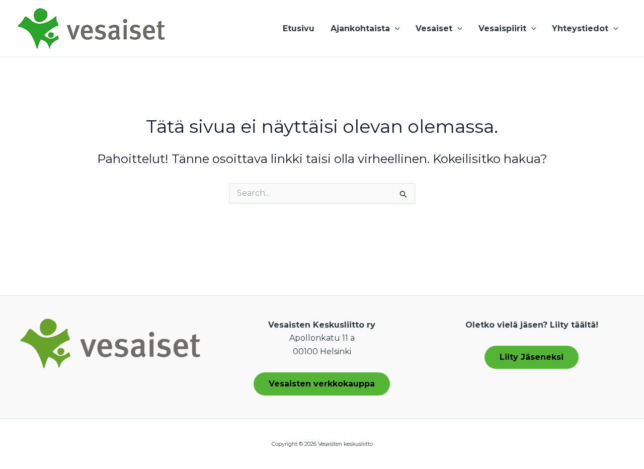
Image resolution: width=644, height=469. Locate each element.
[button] (395, 28)
